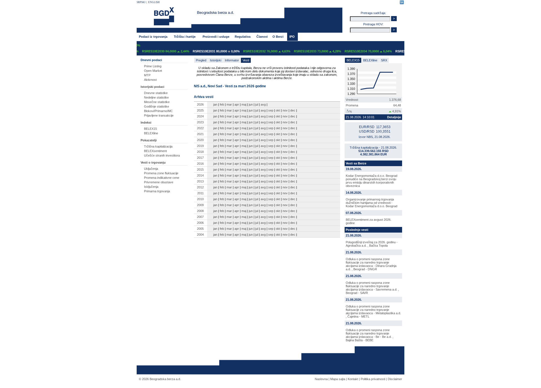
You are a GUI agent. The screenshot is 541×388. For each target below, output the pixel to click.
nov (285, 110)
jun (251, 104)
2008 (200, 211)
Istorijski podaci (152, 86)
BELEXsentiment (155, 151)
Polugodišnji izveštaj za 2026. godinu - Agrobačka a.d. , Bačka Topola (372, 243)
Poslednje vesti (357, 229)
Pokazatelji (149, 140)
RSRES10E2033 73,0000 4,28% (312, 51)
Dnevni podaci (151, 60)
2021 (200, 134)
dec (292, 110)
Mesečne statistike (157, 102)
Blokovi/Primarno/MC (158, 111)
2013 (200, 181)
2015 (200, 169)
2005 (200, 228)
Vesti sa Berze (356, 163)
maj (243, 104)
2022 (200, 128)
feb (222, 104)
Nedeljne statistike (156, 97)
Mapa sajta (337, 379)
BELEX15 (150, 128)
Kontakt (353, 379)
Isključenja (151, 186)
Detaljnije (394, 117)
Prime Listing (152, 66)
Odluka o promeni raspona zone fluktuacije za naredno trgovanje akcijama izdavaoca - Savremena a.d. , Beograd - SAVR (372, 288)
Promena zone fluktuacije (161, 173)
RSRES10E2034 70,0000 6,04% (362, 51)
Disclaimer (395, 379)
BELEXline (151, 133)
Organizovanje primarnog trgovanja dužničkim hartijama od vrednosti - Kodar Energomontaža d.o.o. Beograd (371, 203)
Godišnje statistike (156, 106)
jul (256, 104)
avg (263, 104)
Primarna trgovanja (157, 191)
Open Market (153, 70)
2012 (200, 187)
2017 (200, 157)
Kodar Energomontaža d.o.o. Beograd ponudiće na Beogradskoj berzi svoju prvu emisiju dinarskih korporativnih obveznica (371, 181)
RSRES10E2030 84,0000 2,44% (160, 51)
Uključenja (151, 168)
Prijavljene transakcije (159, 115)
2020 (200, 140)
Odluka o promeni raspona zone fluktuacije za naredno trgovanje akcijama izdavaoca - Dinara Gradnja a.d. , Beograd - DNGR (371, 264)
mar (229, 104)
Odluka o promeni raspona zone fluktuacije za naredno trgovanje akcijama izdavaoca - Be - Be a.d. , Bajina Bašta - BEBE (369, 335)
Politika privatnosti (373, 379)
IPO (292, 36)
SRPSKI (141, 2)
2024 (200, 116)
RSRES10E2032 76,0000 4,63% (261, 51)
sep (270, 110)
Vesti (246, 60)
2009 (200, 205)
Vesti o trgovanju (153, 162)
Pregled (201, 60)
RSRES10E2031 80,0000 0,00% (210, 51)
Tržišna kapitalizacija (158, 146)
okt (278, 110)
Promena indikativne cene (161, 177)
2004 (200, 234)
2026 (200, 104)
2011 (200, 193)
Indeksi (146, 122)
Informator (232, 60)
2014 (200, 175)
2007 (200, 216)
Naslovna (321, 379)
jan (215, 104)
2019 (200, 146)
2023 (200, 122)
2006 (200, 222)
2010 (200, 199)
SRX (384, 60)
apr (236, 104)
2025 (200, 110)
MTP (147, 75)
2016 (200, 163)
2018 (200, 151)
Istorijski (215, 60)
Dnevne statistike (156, 93)
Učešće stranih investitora (162, 155)
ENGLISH (154, 2)
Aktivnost (150, 79)
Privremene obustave (158, 182)
